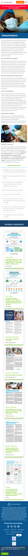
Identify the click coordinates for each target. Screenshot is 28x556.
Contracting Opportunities (16, 532)
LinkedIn (8, 526)
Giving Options (21, 529)
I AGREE (5, 553)
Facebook (11, 526)
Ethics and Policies (10, 534)
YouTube (18, 526)
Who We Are (6, 529)
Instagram (15, 526)
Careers (7, 532)
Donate (20, 2)
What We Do (13, 529)
